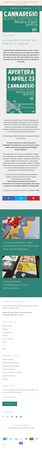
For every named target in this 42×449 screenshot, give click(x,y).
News (4, 349)
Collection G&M (7, 332)
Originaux (5, 329)
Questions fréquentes (9, 376)
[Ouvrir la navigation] (3, 8)
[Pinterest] (12, 416)
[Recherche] (36, 8)
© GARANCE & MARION (21, 425)
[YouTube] (16, 416)
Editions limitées (7, 326)
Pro (3, 345)
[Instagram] (7, 416)
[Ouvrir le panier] (39, 8)
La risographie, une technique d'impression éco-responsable (21, 245)
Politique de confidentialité (10, 363)
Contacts (5, 379)
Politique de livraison (8, 369)
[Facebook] (3, 416)
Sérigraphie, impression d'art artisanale (15, 285)
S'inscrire (9, 404)
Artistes (4, 336)
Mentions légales (7, 359)
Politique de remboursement (11, 366)
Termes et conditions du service (11, 372)
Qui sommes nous (7, 339)
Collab (4, 342)
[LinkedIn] (21, 416)
